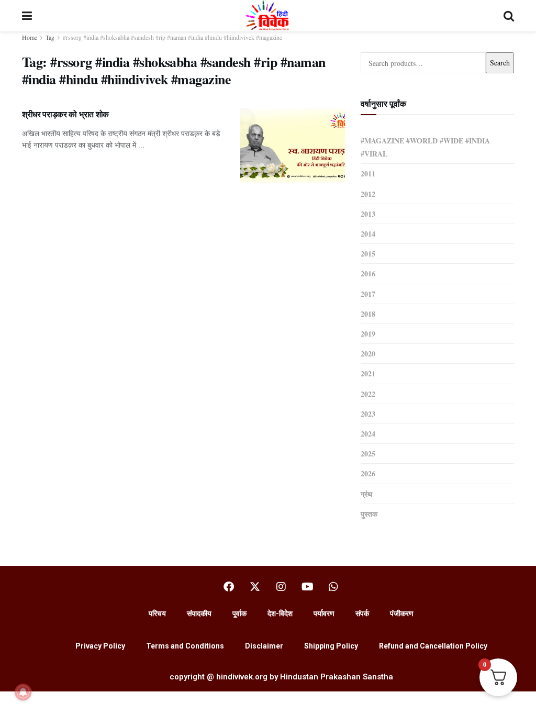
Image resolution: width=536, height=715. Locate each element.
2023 (368, 413)
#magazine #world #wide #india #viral (425, 147)
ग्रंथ (366, 493)
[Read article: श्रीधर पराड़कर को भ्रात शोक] (292, 145)
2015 (368, 253)
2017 (368, 293)
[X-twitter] (254, 586)
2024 (368, 433)
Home (29, 37)
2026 (368, 473)
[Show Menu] (27, 15)
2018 (368, 313)
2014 (368, 233)
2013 (368, 213)
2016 (368, 273)
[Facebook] (228, 586)
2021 (368, 373)
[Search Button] (509, 15)
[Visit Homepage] (268, 15)
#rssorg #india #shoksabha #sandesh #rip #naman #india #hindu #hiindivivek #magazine (172, 37)
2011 (368, 173)
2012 (368, 193)
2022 (368, 393)
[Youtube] (307, 586)
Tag (50, 37)
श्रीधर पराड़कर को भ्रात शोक (65, 114)
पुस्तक (369, 513)
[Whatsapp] (333, 586)
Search (500, 63)
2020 (368, 353)
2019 (368, 333)
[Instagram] (281, 586)
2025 (368, 453)
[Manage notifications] (23, 692)
